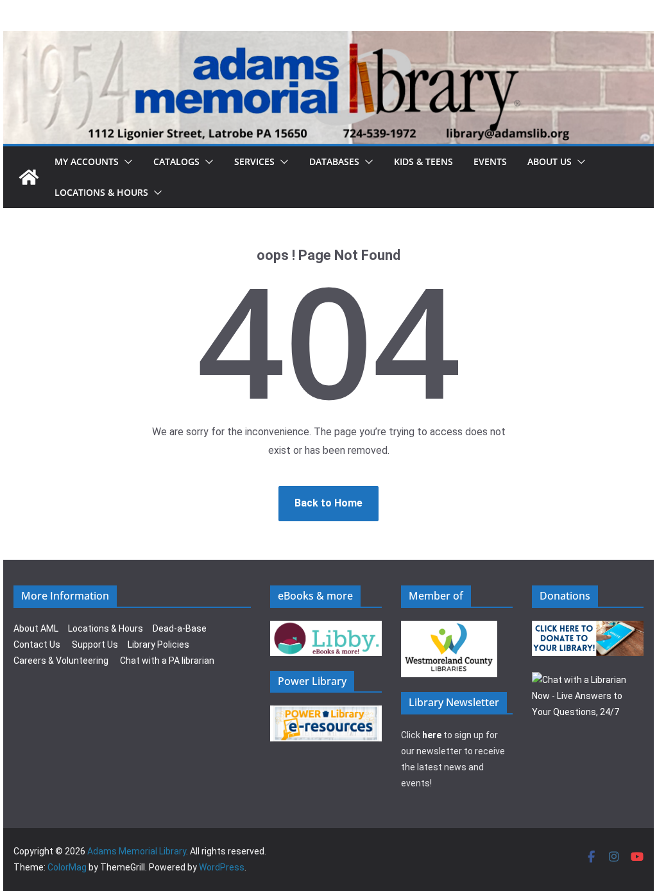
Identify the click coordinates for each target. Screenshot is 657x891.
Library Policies (158, 644)
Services (254, 161)
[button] (126, 162)
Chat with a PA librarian (167, 660)
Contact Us (36, 644)
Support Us (95, 644)
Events (490, 161)
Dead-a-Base (180, 628)
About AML (35, 628)
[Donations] (588, 628)
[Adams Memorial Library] (328, 39)
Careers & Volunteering (60, 660)
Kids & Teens (423, 161)
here (431, 735)
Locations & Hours (105, 628)
